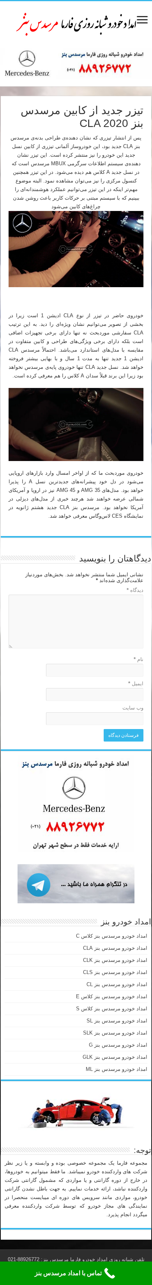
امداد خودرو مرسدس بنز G (118, 1045)
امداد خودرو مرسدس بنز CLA (115, 948)
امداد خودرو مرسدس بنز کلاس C (111, 936)
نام (138, 659)
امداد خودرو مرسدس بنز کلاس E (111, 996)
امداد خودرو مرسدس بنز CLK (115, 960)
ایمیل (135, 683)
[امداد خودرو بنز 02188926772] (76, 23)
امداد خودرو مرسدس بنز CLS (115, 972)
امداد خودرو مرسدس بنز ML (116, 1069)
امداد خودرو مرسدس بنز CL (117, 984)
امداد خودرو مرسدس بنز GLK (115, 1057)
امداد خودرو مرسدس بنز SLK (115, 1033)
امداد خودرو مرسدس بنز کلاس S (111, 1009)
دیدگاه (135, 590)
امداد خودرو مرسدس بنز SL (117, 1021)
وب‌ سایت (132, 708)
